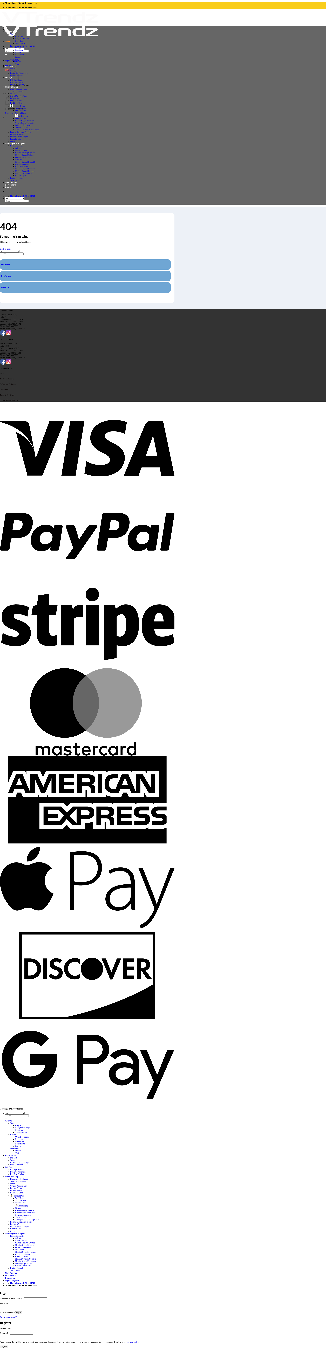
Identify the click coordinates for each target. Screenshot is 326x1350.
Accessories (10, 66)
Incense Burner (16, 101)
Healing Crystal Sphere (24, 155)
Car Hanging (23, 116)
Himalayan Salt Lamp (18, 89)
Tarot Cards (14, 180)
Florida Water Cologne (19, 136)
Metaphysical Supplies (15, 143)
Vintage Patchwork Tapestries (27, 130)
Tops (12, 34)
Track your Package (7, 379)
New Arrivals (11, 182)
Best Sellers (10, 184)
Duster (18, 61)
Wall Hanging (20, 108)
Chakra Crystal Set (22, 176)
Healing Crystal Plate (23, 173)
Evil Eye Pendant (17, 84)
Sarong (18, 57)
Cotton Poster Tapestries (24, 123)
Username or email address (11, 1299)
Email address (6, 1328)
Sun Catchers (20, 110)
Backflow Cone (16, 103)
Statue (12, 94)
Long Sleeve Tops (22, 39)
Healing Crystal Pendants (25, 171)
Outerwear (14, 59)
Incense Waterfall (17, 134)
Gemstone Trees (21, 166)
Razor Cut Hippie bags (19, 1162)
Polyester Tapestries (23, 125)
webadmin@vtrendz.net (15, 328)
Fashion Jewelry (16, 1165)
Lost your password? (8, 1317)
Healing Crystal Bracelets (25, 169)
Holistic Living (11, 86)
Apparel (8, 31)
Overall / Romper (22, 48)
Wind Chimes (20, 113)
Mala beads (19, 159)
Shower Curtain (21, 127)
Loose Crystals (21, 150)
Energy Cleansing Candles (20, 132)
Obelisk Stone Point (23, 157)
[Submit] (6, 54)
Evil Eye (8, 77)
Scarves (13, 71)
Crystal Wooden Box (18, 96)
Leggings (19, 50)
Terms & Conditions (7, 395)
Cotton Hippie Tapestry (24, 120)
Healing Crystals (16, 146)
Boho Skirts (20, 55)
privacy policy (132, 1342)
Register (4, 1347)
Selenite (18, 148)
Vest (17, 64)
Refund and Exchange (8, 384)
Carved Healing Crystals (25, 153)
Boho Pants (19, 52)
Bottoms (13, 45)
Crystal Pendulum (22, 164)
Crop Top (19, 36)
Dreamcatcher (20, 118)
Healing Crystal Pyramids (25, 162)
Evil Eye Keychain (17, 82)
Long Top (19, 41)
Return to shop (11, 113)
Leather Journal (16, 178)
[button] (7, 41)
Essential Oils (15, 139)
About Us (3, 373)
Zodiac (13, 141)
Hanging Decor (19, 106)
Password (4, 1303)
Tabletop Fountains (17, 91)
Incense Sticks (16, 98)
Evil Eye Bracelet (17, 1169)
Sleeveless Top (21, 43)
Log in (18, 1313)
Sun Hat (13, 68)
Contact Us (10, 187)
